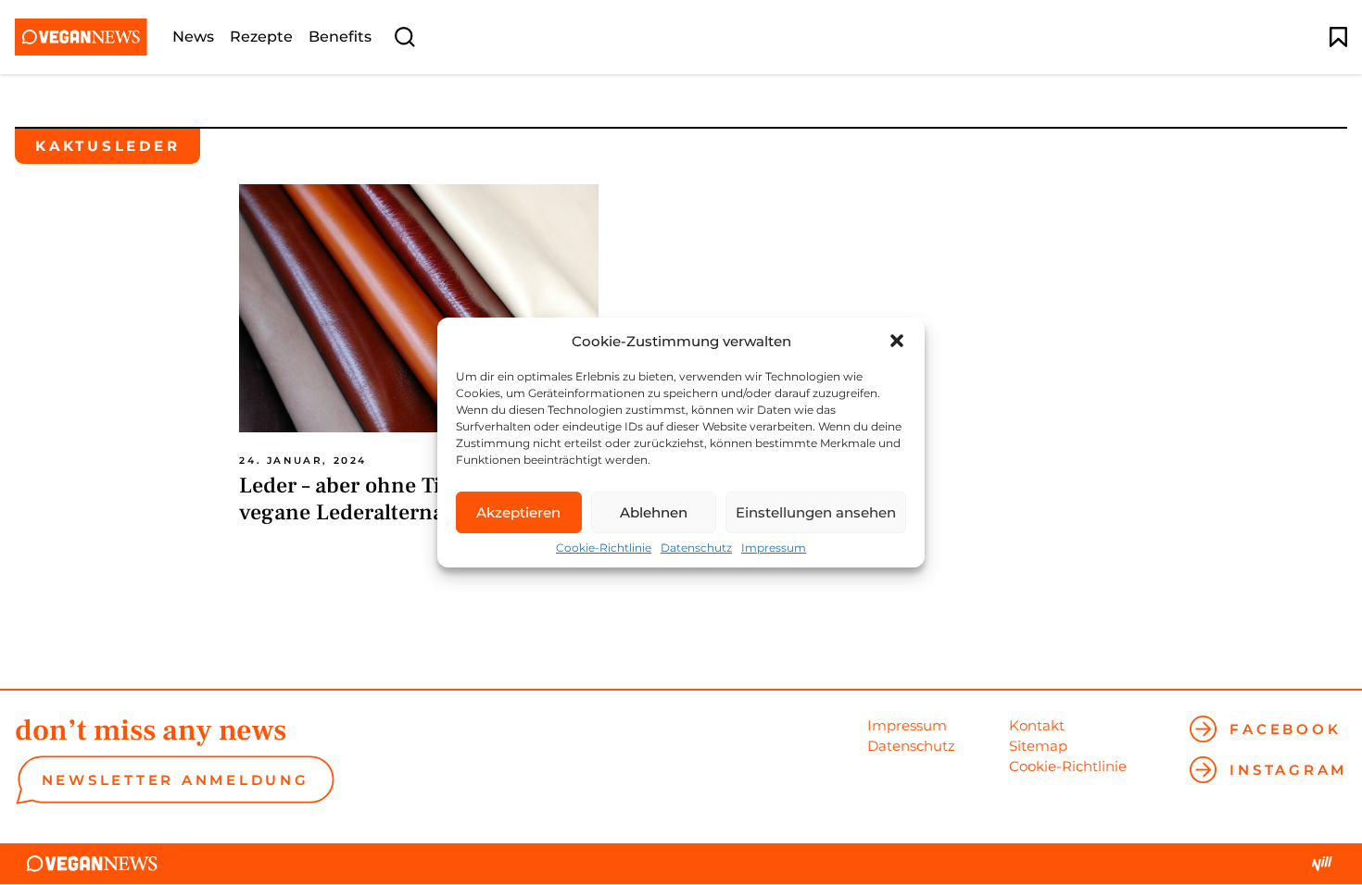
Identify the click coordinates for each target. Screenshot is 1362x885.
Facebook (1285, 729)
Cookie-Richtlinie (603, 548)
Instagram (1288, 770)
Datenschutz (696, 548)
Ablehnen (653, 512)
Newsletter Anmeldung (175, 780)
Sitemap (1038, 745)
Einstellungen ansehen (816, 512)
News (193, 37)
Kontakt (1037, 725)
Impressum (773, 548)
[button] (897, 340)
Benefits (340, 37)
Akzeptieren (518, 512)
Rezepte (261, 37)
